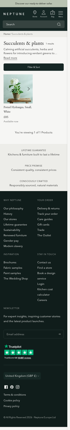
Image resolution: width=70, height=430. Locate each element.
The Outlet (44, 235)
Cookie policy (12, 400)
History (8, 213)
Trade (41, 230)
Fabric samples (13, 267)
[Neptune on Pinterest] (11, 387)
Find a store (44, 267)
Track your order (47, 213)
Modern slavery (13, 246)
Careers (42, 300)
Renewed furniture (15, 235)
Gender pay (11, 240)
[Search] (58, 24)
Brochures (10, 262)
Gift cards (43, 224)
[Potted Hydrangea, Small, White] (18, 88)
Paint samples (12, 273)
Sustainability (12, 230)
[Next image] (28, 89)
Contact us (44, 262)
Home (7, 33)
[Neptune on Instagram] (17, 387)
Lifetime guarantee (15, 224)
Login (40, 284)
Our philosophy (13, 208)
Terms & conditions (15, 394)
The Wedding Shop (16, 278)
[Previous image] (7, 89)
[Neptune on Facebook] (6, 387)
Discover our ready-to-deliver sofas (33, 3)
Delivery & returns (48, 208)
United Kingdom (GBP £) (20, 375)
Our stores (10, 219)
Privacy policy (11, 406)
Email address (14, 329)
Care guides (45, 219)
